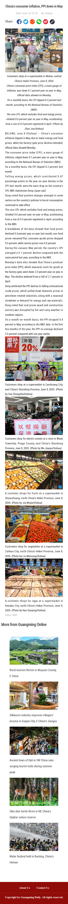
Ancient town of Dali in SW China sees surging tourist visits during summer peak (32, 766)
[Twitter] (25, 21)
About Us (24, 888)
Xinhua (48, 13)
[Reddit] (32, 21)
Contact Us (44, 888)
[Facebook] (19, 21)
